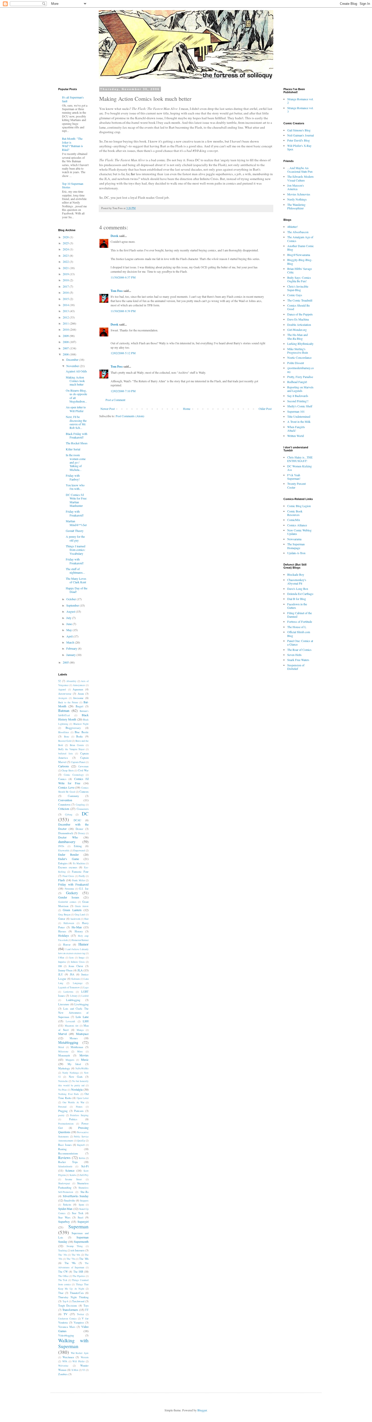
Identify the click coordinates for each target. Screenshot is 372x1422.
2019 (66, 274)
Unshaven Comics (67, 1318)
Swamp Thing (75, 1246)
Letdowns (68, 991)
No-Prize (62, 1089)
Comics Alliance (297, 525)
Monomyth (64, 1055)
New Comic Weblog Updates (299, 532)
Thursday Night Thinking (73, 1297)
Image (82, 957)
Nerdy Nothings (70, 1072)
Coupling (80, 804)
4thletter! (292, 227)
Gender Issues (68, 897)
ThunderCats (77, 1293)
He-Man (77, 927)
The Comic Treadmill (299, 300)
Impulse (62, 962)
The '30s (62, 1254)
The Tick (62, 1280)
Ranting (62, 1149)
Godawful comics (67, 902)
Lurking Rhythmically (300, 344)
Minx (80, 1051)
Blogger (202, 1410)
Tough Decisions (67, 1305)
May (69, 630)
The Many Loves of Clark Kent (76, 580)
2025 (66, 243)
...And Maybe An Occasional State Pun (300, 169)
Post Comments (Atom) (130, 416)
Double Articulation (299, 325)
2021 (66, 268)
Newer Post (107, 409)
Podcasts (79, 1111)
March (70, 642)
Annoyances (79, 685)
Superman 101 (296, 411)
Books (79, 736)
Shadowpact (64, 1183)
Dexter (79, 829)
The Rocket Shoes (77, 443)
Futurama (69, 888)
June (69, 624)
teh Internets (78, 1250)
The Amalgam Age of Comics (300, 239)
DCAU (77, 820)
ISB (60, 966)
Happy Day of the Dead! (76, 590)
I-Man (61, 957)
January (71, 655)
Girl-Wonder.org (297, 330)
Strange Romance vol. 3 (300, 109)
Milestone (63, 1051)
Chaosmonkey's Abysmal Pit (296, 581)
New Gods (75, 1076)
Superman (78, 1226)
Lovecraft (70, 1021)
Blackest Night (81, 724)
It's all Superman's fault (73, 99)
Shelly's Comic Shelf (299, 406)
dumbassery (66, 841)
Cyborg (68, 814)
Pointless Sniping (79, 1115)
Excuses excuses (67, 867)
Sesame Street (73, 1179)
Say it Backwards (297, 396)
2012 (66, 317)
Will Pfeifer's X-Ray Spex (299, 147)
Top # (65, 1301)
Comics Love (66, 787)
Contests (84, 791)
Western (85, 1357)
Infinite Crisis (78, 962)
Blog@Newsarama (298, 255)
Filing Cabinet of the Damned (299, 614)
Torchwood (78, 1301)
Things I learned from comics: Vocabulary (75, 549)
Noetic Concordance (299, 357)
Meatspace (82, 1034)
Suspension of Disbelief (295, 667)
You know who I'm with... (75, 487)
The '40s (76, 1254)
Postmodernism (65, 1123)
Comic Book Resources (294, 513)
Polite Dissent (295, 363)
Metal (61, 1047)
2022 (66, 261)
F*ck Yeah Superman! (293, 476)
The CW (63, 1271)
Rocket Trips (68, 1162)
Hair (86, 918)
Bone (66, 736)
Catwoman (83, 766)
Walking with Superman (73, 1343)
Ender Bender (68, 854)
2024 (66, 249)
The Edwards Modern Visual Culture (300, 178)
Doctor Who (68, 837)
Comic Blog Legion (299, 506)
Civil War (83, 770)
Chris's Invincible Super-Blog (297, 288)
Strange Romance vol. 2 (300, 101)
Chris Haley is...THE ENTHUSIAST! (300, 459)
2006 (66, 354)
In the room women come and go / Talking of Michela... (76, 462)
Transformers (70, 1310)
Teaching (62, 1250)
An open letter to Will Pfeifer (76, 409)
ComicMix (293, 520)
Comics (62, 779)
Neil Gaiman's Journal (300, 135)
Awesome (78, 698)
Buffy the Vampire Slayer (71, 749)
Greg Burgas (64, 914)
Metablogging (68, 1042)
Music (85, 1059)
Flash (61, 880)
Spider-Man (65, 1209)
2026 (66, 237)
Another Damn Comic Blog (300, 247)
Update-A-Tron (296, 553)
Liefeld (85, 995)
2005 (66, 662)
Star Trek (78, 1213)
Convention (65, 800)
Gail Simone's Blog (299, 130)
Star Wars (64, 1217)
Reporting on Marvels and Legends (300, 389)
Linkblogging (73, 1000)
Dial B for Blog (296, 599)
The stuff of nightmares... (75, 570)
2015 (66, 299)
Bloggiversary (73, 728)
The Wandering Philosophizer (296, 206)
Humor (83, 944)
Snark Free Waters (298, 660)
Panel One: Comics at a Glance (300, 642)
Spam (81, 1204)
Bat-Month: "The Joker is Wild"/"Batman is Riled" (72, 143)
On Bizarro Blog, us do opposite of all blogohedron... (76, 395)
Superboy (64, 1221)
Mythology (64, 1068)
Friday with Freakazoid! (75, 513)
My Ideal (74, 1064)
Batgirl (79, 706)
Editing (78, 846)
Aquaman (78, 689)
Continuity (73, 796)
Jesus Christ (76, 966)
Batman (63, 710)
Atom (81, 693)
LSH (86, 1021)
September (73, 605)
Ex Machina (79, 863)
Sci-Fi (85, 1166)
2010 (66, 329)
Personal (62, 1106)
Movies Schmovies (298, 194)
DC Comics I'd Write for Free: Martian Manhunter (76, 500)
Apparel (62, 689)
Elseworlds (63, 850)
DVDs (61, 846)
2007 (66, 348)
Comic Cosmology (74, 774)
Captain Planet (78, 762)
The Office (63, 1276)
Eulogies (63, 863)
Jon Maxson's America (295, 187)
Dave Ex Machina (298, 319)
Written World (295, 436)
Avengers (62, 698)
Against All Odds (76, 371)
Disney (81, 833)
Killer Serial (73, 449)
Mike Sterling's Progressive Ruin (297, 350)
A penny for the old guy (75, 538)
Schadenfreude (65, 1166)
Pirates (79, 1106)
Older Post (265, 409)
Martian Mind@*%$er (76, 523)
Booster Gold (64, 741)
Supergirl (83, 1221)
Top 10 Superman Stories (72, 185)
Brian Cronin (77, 745)
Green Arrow (82, 906)
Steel (80, 1217)
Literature (63, 1004)
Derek (114, 236)
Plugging (63, 1111)
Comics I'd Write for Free (73, 781)
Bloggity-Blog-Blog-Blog (299, 261)
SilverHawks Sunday (76, 1196)
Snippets (84, 1200)
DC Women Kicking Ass (299, 468)
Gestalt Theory (75, 531)
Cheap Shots (67, 770)
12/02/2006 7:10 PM (123, 391)
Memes (74, 1038)
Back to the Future (68, 702)
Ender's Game (68, 859)
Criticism (63, 809)
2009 (66, 336)
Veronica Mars (66, 1327)
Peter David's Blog (298, 140)
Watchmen (68, 1357)
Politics (73, 1119)
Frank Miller (78, 880)
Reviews (64, 1157)
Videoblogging (66, 1335)
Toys (86, 1305)
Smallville (69, 1200)
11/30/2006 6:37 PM (123, 277)
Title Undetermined (298, 416)
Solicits (67, 1204)
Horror (67, 944)
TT (87, 1310)
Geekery (72, 892)
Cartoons (63, 766)
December (72, 359)
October (71, 599)
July (69, 618)
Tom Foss (117, 291)
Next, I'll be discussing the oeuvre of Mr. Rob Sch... (76, 422)
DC (85, 813)
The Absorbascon (297, 232)
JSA (72, 974)
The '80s (84, 1258)
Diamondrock (65, 833)
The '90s (70, 1263)
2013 (66, 311)
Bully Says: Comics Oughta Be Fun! (299, 279)
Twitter (80, 1314)
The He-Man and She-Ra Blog (297, 336)
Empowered (79, 850)
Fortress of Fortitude (299, 621)
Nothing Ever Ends (68, 1094)
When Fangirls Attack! (296, 428)
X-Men (74, 1370)
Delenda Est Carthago (300, 594)
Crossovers (83, 809)
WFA (64, 1361)
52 (59, 681)
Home (186, 409)
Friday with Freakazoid (73, 884)
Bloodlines (63, 732)
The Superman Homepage (296, 546)
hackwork (75, 918)
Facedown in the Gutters (297, 606)
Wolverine (63, 1365)
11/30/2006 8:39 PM (123, 311)
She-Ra (84, 1192)
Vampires (79, 1322)
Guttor (61, 918)
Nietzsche (63, 1081)
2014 (66, 305)
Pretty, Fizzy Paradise (300, 377)
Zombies (63, 1374)
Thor (61, 1293)
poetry (61, 1115)
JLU (60, 974)
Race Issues (65, 1145)
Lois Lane (82, 1017)
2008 (66, 342)
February (72, 648)
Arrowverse (64, 693)
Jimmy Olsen (65, 970)
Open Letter (83, 1098)
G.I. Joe (84, 888)
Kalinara (75, 978)
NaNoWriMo (82, 1068)
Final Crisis (68, 876)
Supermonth (81, 1241)
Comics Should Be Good (298, 307)
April (69, 636)
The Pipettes (79, 1276)
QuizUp (81, 1140)
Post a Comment (115, 400)
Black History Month (73, 717)
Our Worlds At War (73, 1102)
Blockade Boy (295, 574)
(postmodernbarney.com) (300, 369)
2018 (66, 280)
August (71, 611)
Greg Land (80, 914)
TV (66, 1314)
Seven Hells (294, 655)
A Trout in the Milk (299, 421)
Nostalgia (76, 1089)
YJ (83, 1370)
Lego (86, 987)
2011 (66, 323)
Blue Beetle (82, 732)
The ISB (78, 1271)
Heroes (62, 931)
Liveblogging (81, 1004)
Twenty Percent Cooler (296, 485)
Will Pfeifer (78, 1361)
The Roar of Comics (299, 650)
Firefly (82, 876)
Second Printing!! (297, 401)
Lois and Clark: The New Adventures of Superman (73, 1013)
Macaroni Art (72, 1025)
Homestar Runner (80, 940)
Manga (80, 1030)
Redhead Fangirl (297, 382)
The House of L (296, 627)
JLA (80, 970)
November (73, 366)
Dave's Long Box (297, 589)
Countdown (64, 804)
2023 (66, 255)
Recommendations (68, 1153)
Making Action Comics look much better (75, 381)
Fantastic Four (80, 871)
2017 (66, 286)
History (79, 931)
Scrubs (73, 1175)
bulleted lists (65, 753)
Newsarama (294, 539)
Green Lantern (72, 910)
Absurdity (71, 681)
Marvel (62, 1034)
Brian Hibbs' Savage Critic (299, 270)
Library (73, 995)
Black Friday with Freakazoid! (76, 435)
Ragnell (81, 1145)
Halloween (69, 923)
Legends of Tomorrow (69, 987)
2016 (66, 292)
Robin (82, 1158)
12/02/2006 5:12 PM (123, 353)
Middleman (77, 1047)
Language (77, 983)
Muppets (70, 1060)
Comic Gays (294, 295)
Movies (84, 1055)
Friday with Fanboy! (73, 477)
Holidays (63, 935)
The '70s (71, 1258)
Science (69, 1170)
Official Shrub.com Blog (298, 633)
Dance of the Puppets (300, 314)
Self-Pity (84, 1175)
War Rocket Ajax (80, 1353)
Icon (71, 957)
